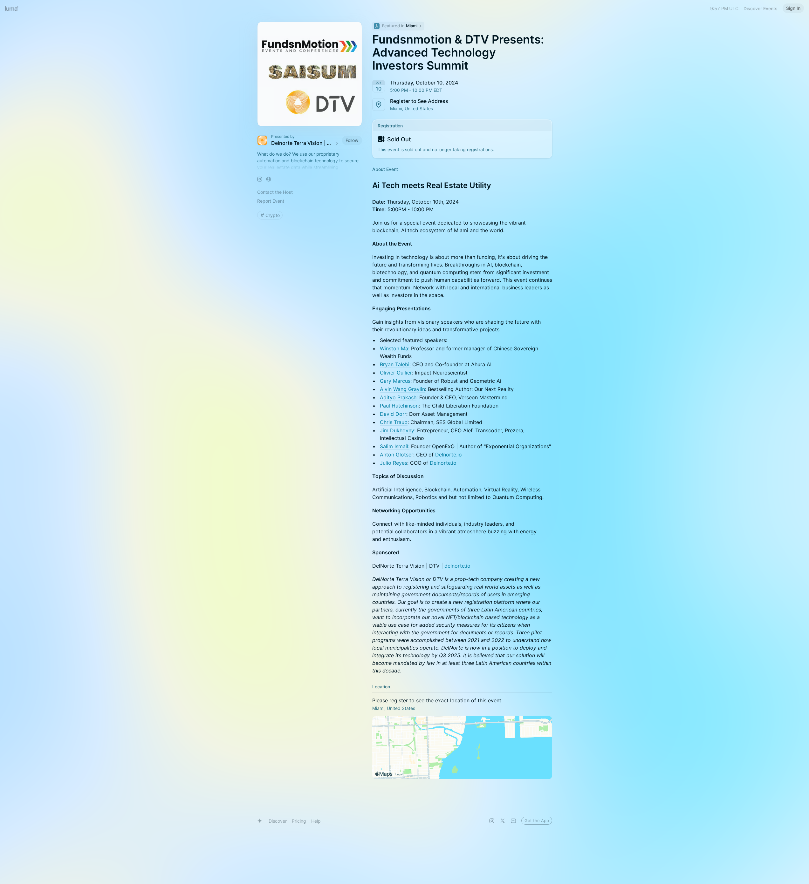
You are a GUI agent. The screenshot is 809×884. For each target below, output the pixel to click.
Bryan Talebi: (395, 364)
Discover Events (761, 8)
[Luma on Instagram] (491, 820)
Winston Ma (394, 348)
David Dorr (393, 414)
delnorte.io (457, 566)
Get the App (536, 820)
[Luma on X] (502, 820)
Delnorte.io (448, 454)
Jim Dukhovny (397, 430)
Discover (278, 821)
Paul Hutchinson (399, 405)
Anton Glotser (396, 454)
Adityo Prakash (398, 397)
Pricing (299, 821)
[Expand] (309, 167)
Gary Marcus (395, 381)
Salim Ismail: (394, 446)
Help (316, 821)
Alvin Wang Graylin (402, 389)
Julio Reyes (393, 463)
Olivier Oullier (396, 372)
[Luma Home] (12, 8)
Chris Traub (394, 422)
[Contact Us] (513, 820)
